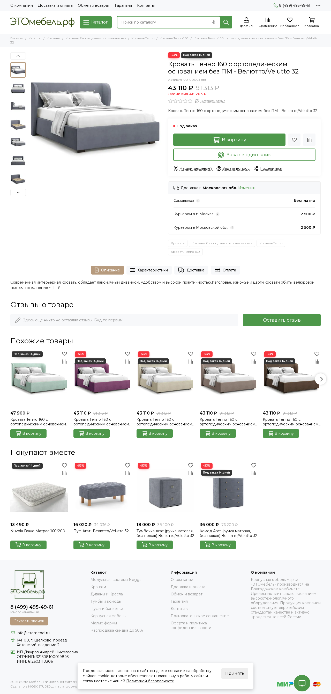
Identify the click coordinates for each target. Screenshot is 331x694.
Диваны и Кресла (107, 594)
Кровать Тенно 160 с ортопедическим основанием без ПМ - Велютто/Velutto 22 (227, 421)
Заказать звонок (29, 621)
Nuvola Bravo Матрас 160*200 (37, 531)
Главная (16, 38)
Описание (110, 270)
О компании (21, 5)
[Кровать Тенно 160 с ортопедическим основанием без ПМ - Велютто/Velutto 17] (165, 379)
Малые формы (104, 623)
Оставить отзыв (282, 320)
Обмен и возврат (94, 5)
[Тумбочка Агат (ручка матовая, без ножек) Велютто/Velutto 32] (165, 491)
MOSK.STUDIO (39, 686)
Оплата (229, 270)
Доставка (195, 270)
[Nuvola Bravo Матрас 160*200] (39, 491)
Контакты (146, 5)
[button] (31, 119)
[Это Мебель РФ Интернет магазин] (42, 22)
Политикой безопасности (150, 681)
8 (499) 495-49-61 (294, 5)
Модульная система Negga (116, 579)
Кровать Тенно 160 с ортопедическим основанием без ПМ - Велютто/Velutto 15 (101, 421)
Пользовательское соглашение (200, 616)
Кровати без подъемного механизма (95, 38)
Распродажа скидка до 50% (117, 630)
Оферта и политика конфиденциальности (191, 625)
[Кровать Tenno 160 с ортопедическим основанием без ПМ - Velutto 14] (39, 379)
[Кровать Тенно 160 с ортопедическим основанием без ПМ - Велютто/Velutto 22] (229, 379)
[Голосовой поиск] (213, 22)
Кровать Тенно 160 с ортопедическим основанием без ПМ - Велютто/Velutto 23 (290, 421)
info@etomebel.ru (33, 633)
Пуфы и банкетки (107, 608)
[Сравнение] (309, 140)
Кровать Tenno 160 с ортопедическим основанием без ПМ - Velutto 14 (38, 421)
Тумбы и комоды (106, 601)
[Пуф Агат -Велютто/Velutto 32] (102, 491)
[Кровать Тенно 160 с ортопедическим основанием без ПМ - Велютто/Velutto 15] (102, 379)
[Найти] (226, 22)
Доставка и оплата (55, 5)
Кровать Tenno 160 (174, 38)
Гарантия (123, 5)
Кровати (53, 38)
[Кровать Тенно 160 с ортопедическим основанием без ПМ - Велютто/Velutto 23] (292, 379)
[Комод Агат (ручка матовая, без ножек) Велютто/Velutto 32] (229, 491)
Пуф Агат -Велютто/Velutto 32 (101, 531)
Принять (234, 673)
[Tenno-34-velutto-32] (95, 119)
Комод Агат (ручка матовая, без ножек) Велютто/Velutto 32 (228, 533)
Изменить (247, 188)
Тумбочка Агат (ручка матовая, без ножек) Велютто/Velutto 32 (165, 533)
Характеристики (153, 270)
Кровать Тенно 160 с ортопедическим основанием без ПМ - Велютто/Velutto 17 (164, 421)
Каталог (34, 38)
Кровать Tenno (142, 38)
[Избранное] (294, 140)
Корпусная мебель (108, 616)
